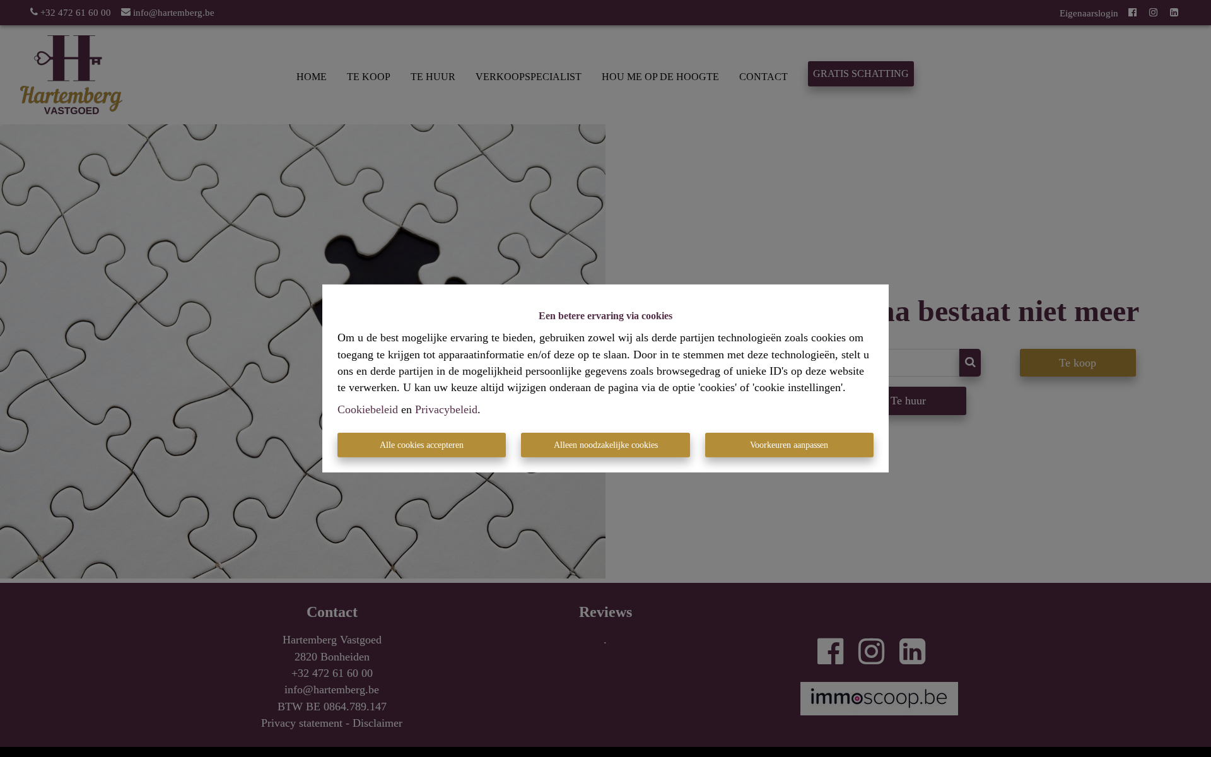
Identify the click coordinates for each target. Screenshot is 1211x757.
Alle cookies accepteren (422, 445)
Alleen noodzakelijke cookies (606, 445)
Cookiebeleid (367, 409)
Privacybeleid (446, 409)
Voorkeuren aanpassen (789, 445)
